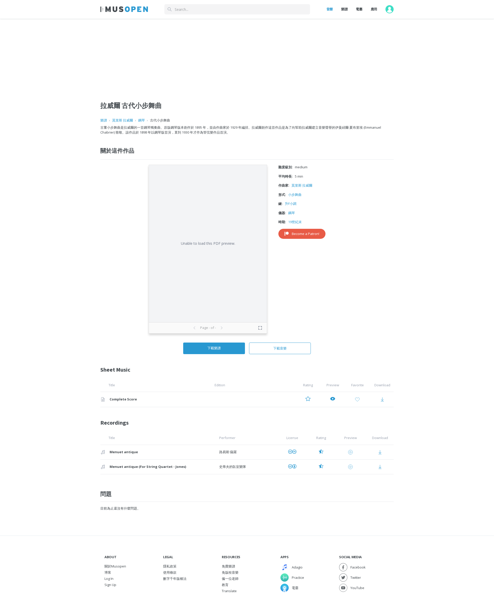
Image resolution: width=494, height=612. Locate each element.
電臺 (359, 9)
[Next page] (221, 327)
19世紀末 (295, 222)
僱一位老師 (230, 578)
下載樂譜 (214, 348)
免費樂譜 (228, 566)
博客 (107, 572)
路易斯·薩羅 (228, 452)
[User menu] (389, 9)
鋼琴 (141, 120)
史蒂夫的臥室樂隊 (232, 466)
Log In (108, 578)
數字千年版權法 (175, 578)
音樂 (330, 9)
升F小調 (290, 203)
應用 (374, 9)
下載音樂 (280, 348)
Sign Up (110, 584)
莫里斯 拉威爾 (122, 120)
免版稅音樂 (230, 572)
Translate (229, 591)
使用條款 (170, 572)
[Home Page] (124, 9)
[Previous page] (194, 327)
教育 (225, 584)
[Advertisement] (247, 55)
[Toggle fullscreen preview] (260, 327)
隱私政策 (170, 566)
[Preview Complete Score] (332, 399)
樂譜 (344, 9)
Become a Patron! (305, 233)
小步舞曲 (295, 194)
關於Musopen (115, 566)
